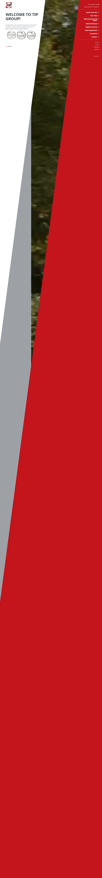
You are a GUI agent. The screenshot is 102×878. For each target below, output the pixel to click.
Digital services (91, 27)
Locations (93, 34)
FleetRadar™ (96, 49)
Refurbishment (91, 24)
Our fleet (93, 16)
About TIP (97, 44)
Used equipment (91, 30)
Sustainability (96, 47)
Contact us (97, 42)
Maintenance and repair (90, 19)
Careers (94, 37)
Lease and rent (91, 12)
